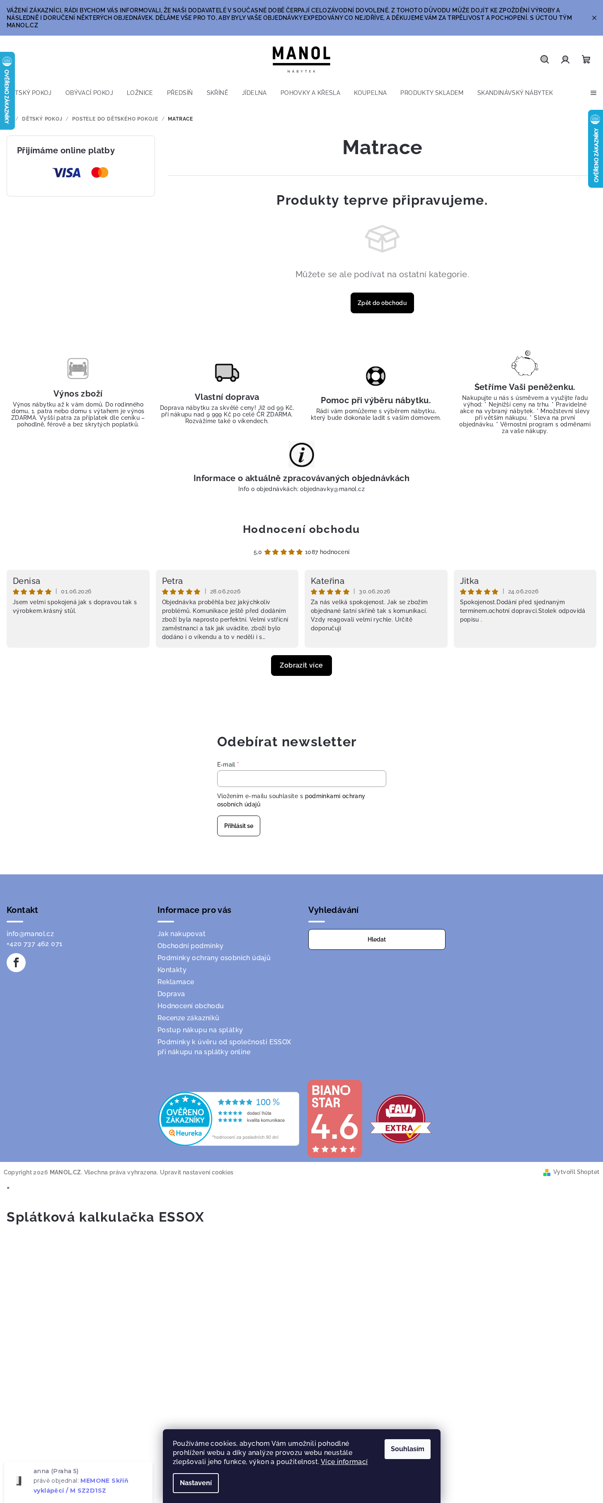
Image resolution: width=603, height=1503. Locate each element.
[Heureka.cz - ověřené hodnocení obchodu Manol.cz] (228, 1118)
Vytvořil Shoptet (576, 1172)
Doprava (171, 994)
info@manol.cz (30, 934)
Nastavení (196, 1483)
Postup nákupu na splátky (200, 1030)
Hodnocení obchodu (301, 529)
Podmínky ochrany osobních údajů (214, 958)
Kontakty (171, 970)
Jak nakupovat (181, 934)
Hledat (377, 939)
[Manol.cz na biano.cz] (334, 1118)
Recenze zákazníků (188, 1018)
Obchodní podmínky (190, 946)
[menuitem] (29, 92)
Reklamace (175, 982)
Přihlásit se (238, 826)
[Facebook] (16, 962)
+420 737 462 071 (34, 944)
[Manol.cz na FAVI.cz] (401, 1118)
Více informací (344, 1462)
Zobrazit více (301, 665)
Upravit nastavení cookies (197, 1172)
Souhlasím (407, 1449)
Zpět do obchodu (382, 303)
